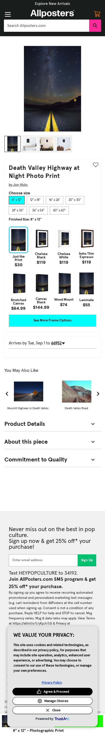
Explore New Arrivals (52, 4)
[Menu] (8, 14)
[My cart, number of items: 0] (97, 14)
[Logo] (52, 14)
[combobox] (46, 26)
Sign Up (87, 560)
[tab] (17, 200)
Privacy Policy (52, 682)
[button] (52, 4)
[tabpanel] (52, 268)
